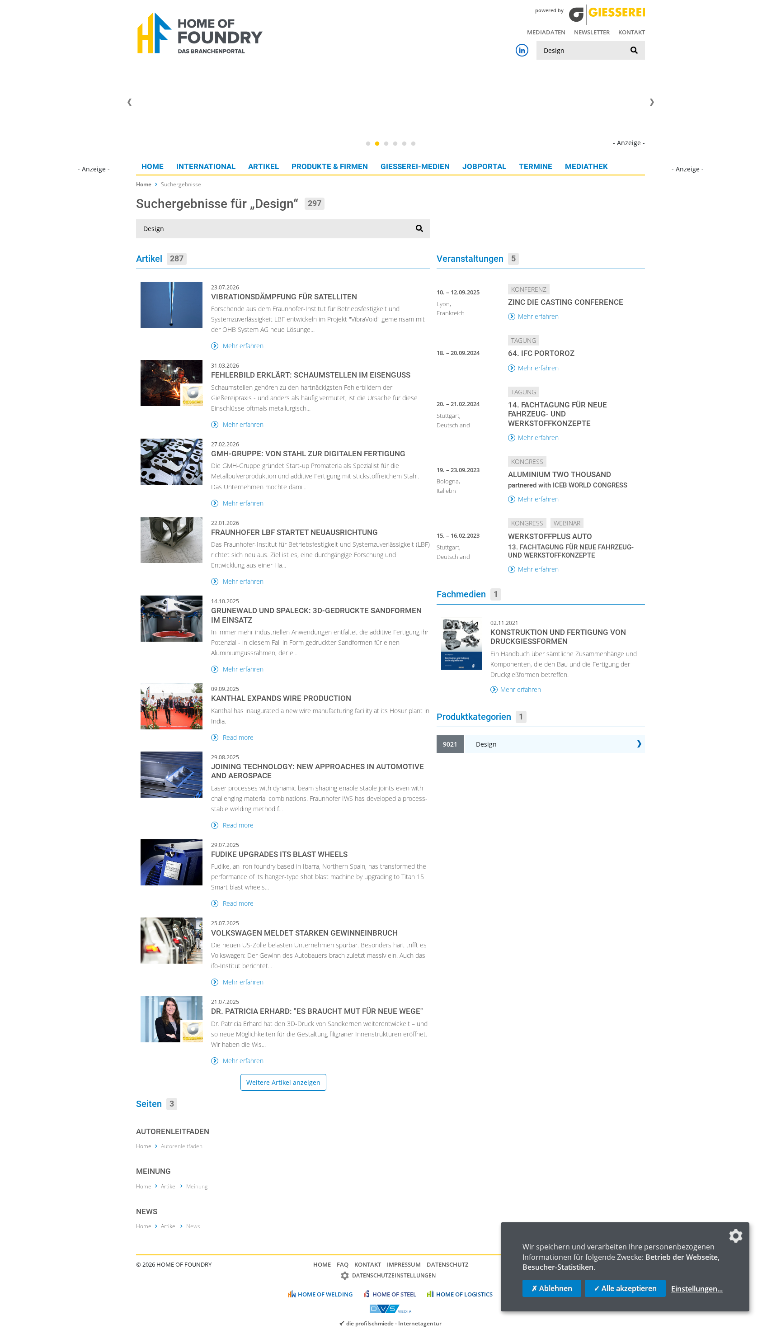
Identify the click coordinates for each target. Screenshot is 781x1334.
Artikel (263, 166)
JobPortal (484, 166)
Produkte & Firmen (330, 166)
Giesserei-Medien (415, 166)
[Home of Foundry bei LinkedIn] (522, 50)
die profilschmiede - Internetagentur (394, 1323)
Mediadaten (546, 32)
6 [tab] (413, 143)
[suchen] (634, 50)
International (205, 166)
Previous (129, 102)
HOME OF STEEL (394, 1294)
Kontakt (631, 32)
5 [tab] (404, 143)
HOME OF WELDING (325, 1294)
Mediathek (586, 166)
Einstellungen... (697, 1289)
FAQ (342, 1264)
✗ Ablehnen (552, 1288)
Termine (535, 166)
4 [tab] (395, 143)
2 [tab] (376, 143)
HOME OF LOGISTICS (464, 1294)
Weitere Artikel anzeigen (283, 1082)
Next (651, 102)
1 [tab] (367, 143)
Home (152, 166)
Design (486, 744)
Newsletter (592, 32)
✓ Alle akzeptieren (625, 1288)
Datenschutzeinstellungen (394, 1275)
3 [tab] (385, 143)
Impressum (404, 1264)
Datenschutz (447, 1264)
